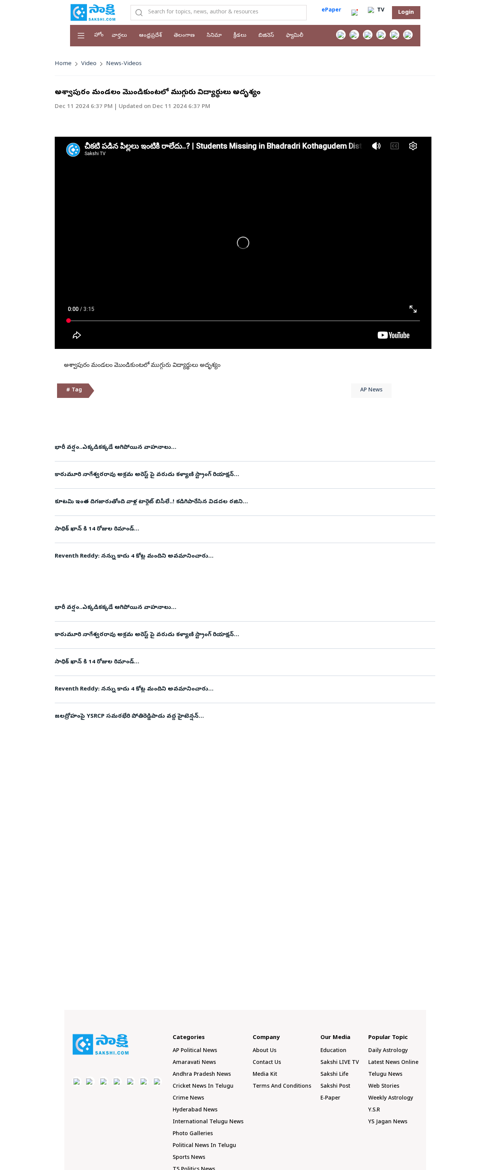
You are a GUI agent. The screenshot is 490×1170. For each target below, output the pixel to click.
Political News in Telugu (204, 1146)
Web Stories (383, 1086)
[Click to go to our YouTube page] (394, 34)
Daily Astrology (388, 1051)
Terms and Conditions (282, 1086)
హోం (99, 35)
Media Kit (265, 1074)
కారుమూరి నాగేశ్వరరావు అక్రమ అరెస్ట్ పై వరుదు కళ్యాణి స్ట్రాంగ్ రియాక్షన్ (144, 475)
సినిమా (214, 35)
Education (333, 1051)
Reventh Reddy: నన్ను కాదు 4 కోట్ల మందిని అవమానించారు (131, 556)
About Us (264, 1051)
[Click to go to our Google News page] (408, 34)
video (88, 64)
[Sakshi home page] (100, 1044)
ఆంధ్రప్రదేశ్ (150, 35)
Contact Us (267, 1063)
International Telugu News (208, 1122)
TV (380, 10)
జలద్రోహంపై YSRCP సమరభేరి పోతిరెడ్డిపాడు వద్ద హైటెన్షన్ (127, 716)
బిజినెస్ (266, 35)
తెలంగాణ (184, 35)
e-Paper (330, 1098)
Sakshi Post (335, 1086)
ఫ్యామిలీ (294, 35)
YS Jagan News (387, 1122)
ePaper (331, 10)
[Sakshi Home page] (93, 12)
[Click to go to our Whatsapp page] (354, 34)
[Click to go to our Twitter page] (367, 34)
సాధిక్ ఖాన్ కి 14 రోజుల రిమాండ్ (94, 529)
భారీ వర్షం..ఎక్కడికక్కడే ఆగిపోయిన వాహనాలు (113, 448)
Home (63, 64)
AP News (371, 390)
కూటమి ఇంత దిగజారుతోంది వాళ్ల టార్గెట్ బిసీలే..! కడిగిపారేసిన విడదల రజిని (149, 502)
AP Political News (195, 1051)
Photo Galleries (193, 1134)
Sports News (189, 1158)
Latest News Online (393, 1063)
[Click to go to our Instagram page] (381, 34)
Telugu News (385, 1074)
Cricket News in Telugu (203, 1086)
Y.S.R (374, 1110)
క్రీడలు (240, 35)
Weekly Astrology (390, 1098)
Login (406, 12)
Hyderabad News (195, 1110)
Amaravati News (194, 1063)
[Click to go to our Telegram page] (144, 1081)
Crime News (188, 1098)
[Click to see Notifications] (354, 12)
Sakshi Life (334, 1074)
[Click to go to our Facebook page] (341, 34)
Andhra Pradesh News (202, 1074)
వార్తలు (119, 35)
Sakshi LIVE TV (339, 1063)
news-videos (124, 64)
